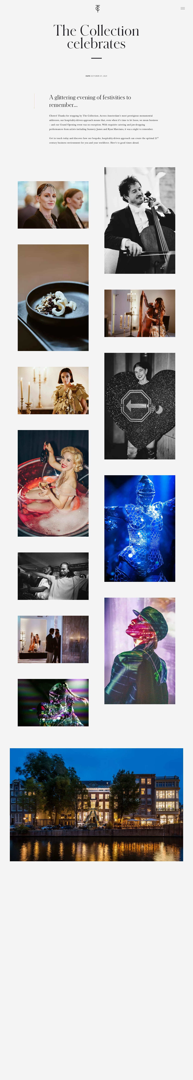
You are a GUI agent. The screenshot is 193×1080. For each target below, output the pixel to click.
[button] (183, 8)
